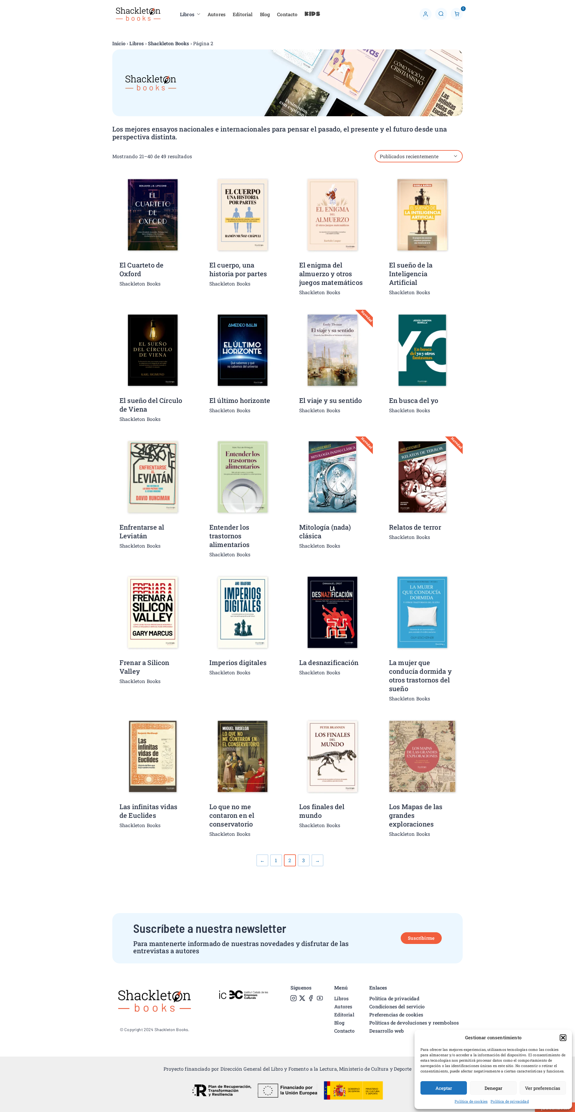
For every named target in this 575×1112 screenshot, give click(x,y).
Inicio (118, 43)
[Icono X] (302, 998)
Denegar (493, 1088)
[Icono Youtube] (320, 998)
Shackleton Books (168, 43)
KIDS (312, 14)
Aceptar (443, 1088)
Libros (187, 14)
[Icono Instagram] (293, 998)
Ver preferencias (542, 1088)
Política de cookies (471, 1101)
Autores (217, 14)
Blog (265, 14)
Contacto (287, 14)
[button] (563, 1038)
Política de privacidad (510, 1101)
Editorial (242, 14)
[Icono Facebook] (311, 998)
